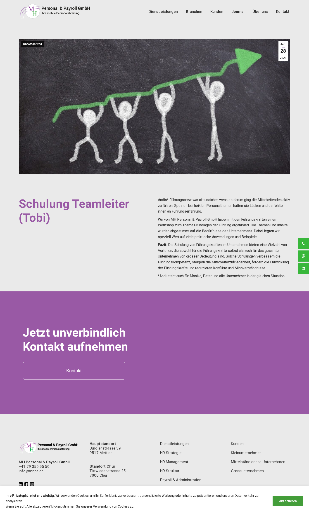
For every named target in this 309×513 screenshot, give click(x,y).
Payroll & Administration (180, 480)
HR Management (174, 461)
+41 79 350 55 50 (34, 466)
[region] (154, 499)
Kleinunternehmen (246, 452)
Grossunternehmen (247, 470)
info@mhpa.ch (31, 471)
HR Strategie (170, 452)
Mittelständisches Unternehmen (258, 461)
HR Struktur (169, 470)
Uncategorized (32, 44)
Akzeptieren (288, 501)
